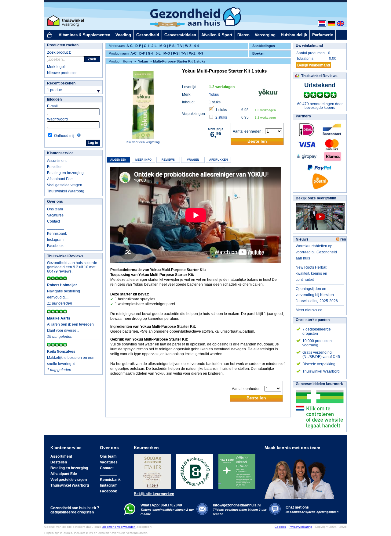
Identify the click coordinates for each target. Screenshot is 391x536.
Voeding (123, 35)
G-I (146, 46)
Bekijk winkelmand (313, 65)
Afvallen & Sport (216, 35)
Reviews (168, 159)
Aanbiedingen (263, 46)
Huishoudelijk (294, 35)
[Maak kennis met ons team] (301, 474)
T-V (179, 46)
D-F (138, 46)
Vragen (193, 159)
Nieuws (302, 239)
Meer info (143, 159)
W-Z (188, 46)
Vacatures (55, 215)
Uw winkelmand (309, 46)
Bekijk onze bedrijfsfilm (316, 198)
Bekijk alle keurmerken (154, 494)
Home (127, 61)
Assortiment (57, 161)
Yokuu (214, 94)
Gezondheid (147, 35)
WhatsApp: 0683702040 (161, 505)
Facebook (55, 246)
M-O (162, 46)
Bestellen (55, 167)
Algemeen (118, 159)
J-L (154, 46)
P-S (171, 46)
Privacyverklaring (300, 526)
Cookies (280, 526)
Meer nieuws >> (309, 310)
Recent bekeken (61, 83)
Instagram (55, 240)
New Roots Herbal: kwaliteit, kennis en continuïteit (311, 273)
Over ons (55, 201)
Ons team (55, 209)
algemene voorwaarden (119, 526)
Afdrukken (218, 159)
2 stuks (221, 117)
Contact (53, 221)
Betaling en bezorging (65, 173)
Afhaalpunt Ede (60, 179)
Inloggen (54, 99)
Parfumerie (322, 35)
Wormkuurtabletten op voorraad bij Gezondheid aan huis (316, 252)
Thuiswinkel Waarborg (65, 191)
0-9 (196, 46)
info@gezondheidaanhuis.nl (239, 509)
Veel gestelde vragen (64, 185)
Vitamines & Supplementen (84, 35)
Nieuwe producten (62, 73)
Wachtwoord (57, 119)
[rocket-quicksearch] (65, 59)
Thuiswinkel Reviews (65, 256)
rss (342, 239)
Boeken (258, 53)
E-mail (52, 106)
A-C (129, 46)
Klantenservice (60, 153)
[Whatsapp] (129, 513)
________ (55, 227)
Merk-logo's (56, 67)
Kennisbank (57, 233)
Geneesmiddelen (180, 35)
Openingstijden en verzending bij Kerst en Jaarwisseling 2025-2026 (317, 295)
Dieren (243, 35)
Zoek (92, 59)
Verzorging (265, 35)
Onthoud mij (64, 136)
